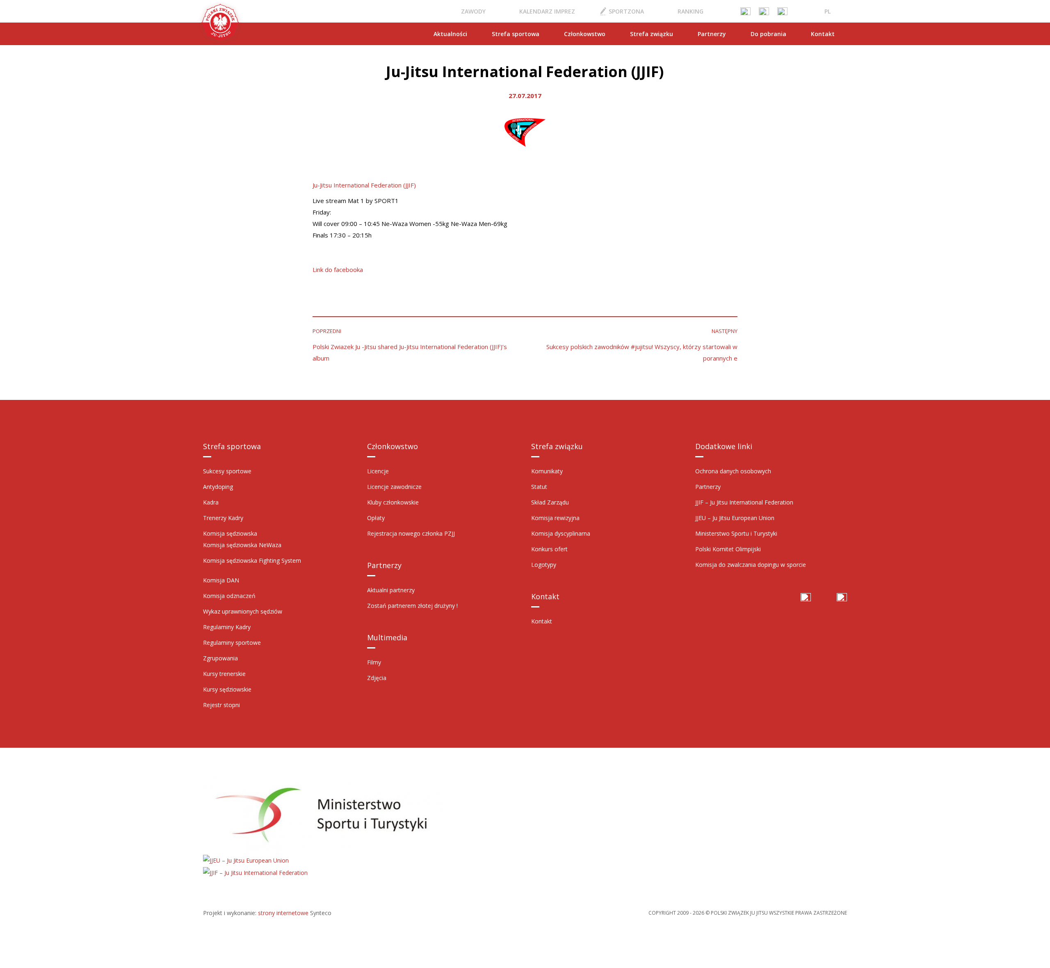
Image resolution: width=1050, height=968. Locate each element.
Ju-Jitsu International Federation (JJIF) (364, 185)
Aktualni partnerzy (391, 590)
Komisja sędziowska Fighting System (252, 560)
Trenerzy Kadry (223, 518)
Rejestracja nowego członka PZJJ (411, 533)
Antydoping (218, 487)
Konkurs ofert (549, 549)
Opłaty (376, 518)
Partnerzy (712, 34)
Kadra (211, 502)
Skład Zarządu (550, 502)
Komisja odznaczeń (229, 596)
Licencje (378, 471)
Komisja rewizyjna (555, 518)
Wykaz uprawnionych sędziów (242, 611)
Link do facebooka (338, 269)
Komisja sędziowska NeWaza (242, 545)
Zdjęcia (376, 678)
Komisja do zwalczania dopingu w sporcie (750, 564)
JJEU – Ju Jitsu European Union (734, 518)
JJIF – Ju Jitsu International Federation (744, 502)
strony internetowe (283, 913)
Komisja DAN (221, 580)
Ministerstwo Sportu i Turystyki (736, 533)
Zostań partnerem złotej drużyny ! (412, 606)
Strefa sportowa (515, 34)
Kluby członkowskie (393, 502)
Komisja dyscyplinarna (560, 533)
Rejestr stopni (221, 705)
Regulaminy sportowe (232, 642)
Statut (539, 487)
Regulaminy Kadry (227, 627)
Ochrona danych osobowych (733, 471)
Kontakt (823, 34)
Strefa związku (651, 34)
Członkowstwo (584, 34)
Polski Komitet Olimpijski (728, 549)
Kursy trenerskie (224, 674)
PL (827, 11)
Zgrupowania (220, 658)
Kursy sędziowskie (227, 689)
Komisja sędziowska (230, 533)
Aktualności (450, 34)
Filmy (374, 662)
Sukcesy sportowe (227, 471)
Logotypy (543, 564)
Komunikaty (547, 471)
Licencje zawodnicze (394, 487)
